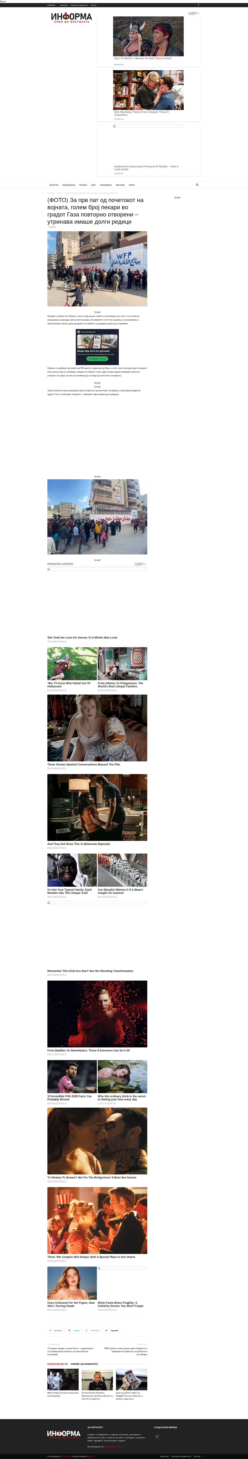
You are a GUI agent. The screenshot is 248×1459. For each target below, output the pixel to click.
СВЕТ (93, 185)
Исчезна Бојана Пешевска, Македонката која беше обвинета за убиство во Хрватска (97, 1395)
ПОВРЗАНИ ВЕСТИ (57, 1364)
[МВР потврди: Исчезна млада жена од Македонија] (63, 1379)
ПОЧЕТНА (53, 185)
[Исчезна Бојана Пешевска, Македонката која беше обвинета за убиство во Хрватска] (97, 1379)
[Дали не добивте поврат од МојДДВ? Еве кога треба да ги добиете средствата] (131, 1379)
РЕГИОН (83, 185)
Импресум (64, 5)
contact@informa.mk (113, 1446)
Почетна (50, 193)
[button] (197, 185)
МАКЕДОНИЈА (68, 185)
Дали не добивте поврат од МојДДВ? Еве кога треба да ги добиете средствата (129, 1395)
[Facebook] (198, 5)
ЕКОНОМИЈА (106, 185)
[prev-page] (94, 1404)
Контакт (94, 5)
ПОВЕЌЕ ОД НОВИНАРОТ (84, 1364)
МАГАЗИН (120, 185)
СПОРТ (132, 185)
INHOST (91, 1456)
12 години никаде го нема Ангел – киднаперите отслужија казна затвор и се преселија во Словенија (70, 1351)
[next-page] (99, 1404)
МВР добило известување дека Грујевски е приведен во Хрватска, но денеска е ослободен (125, 1351)
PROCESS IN (65, 1456)
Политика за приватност (79, 5)
